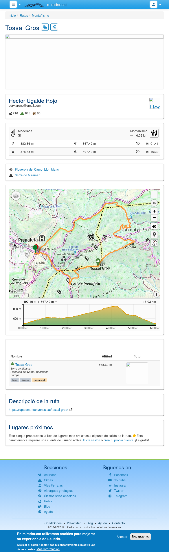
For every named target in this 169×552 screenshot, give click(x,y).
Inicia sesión (91, 440)
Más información (48, 549)
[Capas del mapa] (16, 195)
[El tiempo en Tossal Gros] (45, 27)
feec (14, 380)
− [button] (154, 217)
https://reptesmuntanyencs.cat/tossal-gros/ (38, 409)
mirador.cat (72, 527)
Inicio (12, 15)
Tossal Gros (23, 364)
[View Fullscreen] (154, 194)
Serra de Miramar (27, 175)
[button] (84, 61)
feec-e (25, 380)
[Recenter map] (154, 226)
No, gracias (140, 536)
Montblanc (51, 169)
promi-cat (39, 380)
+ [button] (154, 211)
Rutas (24, 15)
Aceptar (122, 536)
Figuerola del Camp (28, 169)
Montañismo (40, 15)
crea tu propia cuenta (118, 440)
